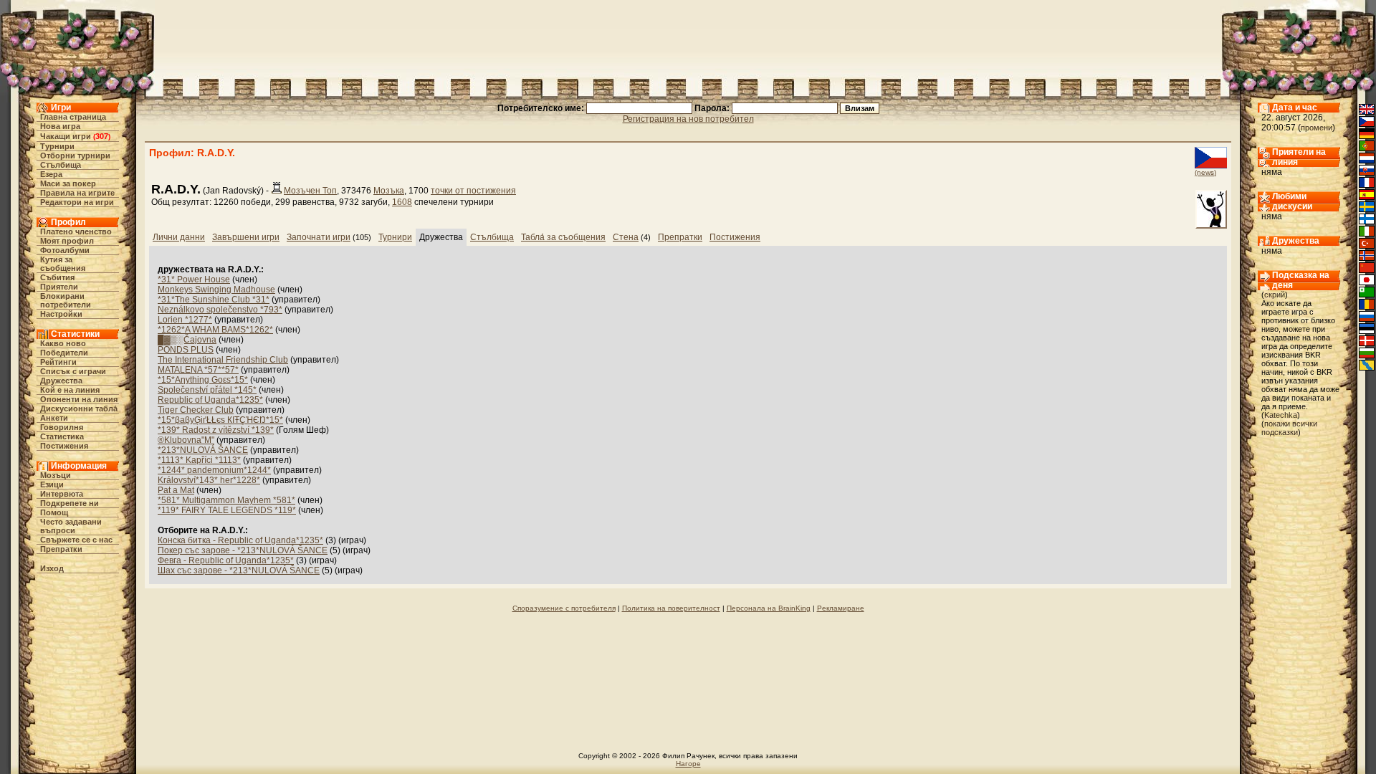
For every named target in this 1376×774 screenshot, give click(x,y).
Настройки (61, 314)
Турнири (57, 146)
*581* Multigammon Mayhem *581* (226, 500)
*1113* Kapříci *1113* (199, 460)
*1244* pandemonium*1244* (214, 470)
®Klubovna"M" (186, 440)
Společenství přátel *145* (207, 390)
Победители (64, 352)
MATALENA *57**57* (198, 370)
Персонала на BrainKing (769, 608)
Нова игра (60, 126)
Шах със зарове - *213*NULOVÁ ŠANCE (239, 570)
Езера (51, 174)
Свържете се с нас (76, 539)
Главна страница (73, 117)
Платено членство (76, 231)
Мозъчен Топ (310, 191)
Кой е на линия (70, 390)
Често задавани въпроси (71, 526)
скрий (1274, 294)
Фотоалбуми (65, 250)
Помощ (54, 512)
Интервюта (61, 493)
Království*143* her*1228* (209, 480)
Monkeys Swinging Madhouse (216, 290)
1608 (402, 202)
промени (1316, 127)
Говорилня (61, 427)
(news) (1205, 172)
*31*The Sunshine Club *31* (213, 300)
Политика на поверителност (671, 608)
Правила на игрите (77, 192)
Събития (57, 277)
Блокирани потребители (65, 300)
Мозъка (388, 191)
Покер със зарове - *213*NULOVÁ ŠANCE (243, 550)
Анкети (54, 418)
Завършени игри (246, 237)
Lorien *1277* (185, 320)
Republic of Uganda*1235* (210, 400)
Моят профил (67, 240)
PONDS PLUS (186, 350)
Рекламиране (840, 608)
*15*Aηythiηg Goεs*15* (203, 380)
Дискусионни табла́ (79, 408)
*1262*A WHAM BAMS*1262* (215, 330)
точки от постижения (473, 191)
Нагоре (688, 764)
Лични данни (179, 237)
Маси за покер (68, 183)
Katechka (1280, 415)
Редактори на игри (77, 202)
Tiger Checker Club (196, 410)
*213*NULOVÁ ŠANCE (203, 450)
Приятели (59, 286)
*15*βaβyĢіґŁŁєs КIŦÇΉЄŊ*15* (220, 420)
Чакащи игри (65, 136)
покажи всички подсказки (1289, 427)
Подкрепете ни (69, 503)
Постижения (64, 445)
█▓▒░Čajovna (187, 340)
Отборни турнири (75, 155)
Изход (52, 568)
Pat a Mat (176, 490)
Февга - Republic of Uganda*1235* (226, 560)
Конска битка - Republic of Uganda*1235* (240, 540)
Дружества (61, 380)
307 (101, 136)
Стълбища (60, 165)
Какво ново (63, 343)
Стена (626, 237)
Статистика (62, 436)
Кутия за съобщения (62, 263)
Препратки (61, 549)
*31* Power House (194, 279)
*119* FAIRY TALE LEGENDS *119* (227, 510)
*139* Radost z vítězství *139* (216, 430)
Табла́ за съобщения (563, 237)
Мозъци (55, 475)
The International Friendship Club (223, 360)
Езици (52, 484)
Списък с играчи (73, 371)
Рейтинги (58, 362)
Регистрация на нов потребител (688, 119)
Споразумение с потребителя (564, 608)
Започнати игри (318, 237)
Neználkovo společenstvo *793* (220, 310)
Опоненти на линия (79, 399)
